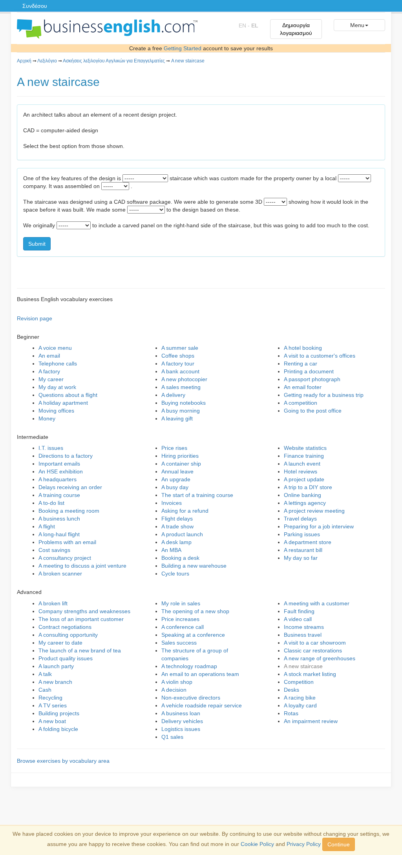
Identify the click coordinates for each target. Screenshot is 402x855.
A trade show (177, 526)
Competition (299, 682)
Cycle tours (175, 573)
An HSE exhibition (60, 471)
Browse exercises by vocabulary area (63, 761)
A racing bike (300, 697)
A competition (300, 403)
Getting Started (182, 48)
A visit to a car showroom (315, 642)
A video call (298, 619)
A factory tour (177, 363)
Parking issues (302, 534)
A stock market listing (310, 674)
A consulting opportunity (68, 635)
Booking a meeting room (68, 511)
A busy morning (180, 410)
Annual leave (177, 471)
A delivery (173, 395)
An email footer (303, 387)
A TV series (52, 705)
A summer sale (179, 348)
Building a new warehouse (194, 566)
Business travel (303, 635)
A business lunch (59, 518)
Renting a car (300, 363)
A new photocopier (184, 379)
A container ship (181, 463)
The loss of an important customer (81, 619)
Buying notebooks (183, 403)
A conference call (182, 627)
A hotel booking (303, 348)
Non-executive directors (190, 697)
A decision (173, 690)
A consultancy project (64, 558)
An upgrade (175, 479)
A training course (59, 495)
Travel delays (300, 518)
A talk (45, 674)
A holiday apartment (63, 403)
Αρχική (24, 61)
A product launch (182, 534)
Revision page (34, 318)
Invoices (171, 503)
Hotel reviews (300, 471)
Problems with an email (67, 542)
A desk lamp (176, 542)
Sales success (179, 642)
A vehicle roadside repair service (201, 705)
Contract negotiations (64, 627)
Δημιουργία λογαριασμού (296, 29)
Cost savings (54, 550)
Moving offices (56, 410)
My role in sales (180, 603)
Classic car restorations (313, 650)
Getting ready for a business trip (324, 395)
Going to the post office (313, 410)
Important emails (59, 463)
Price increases (180, 619)
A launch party (56, 666)
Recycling (50, 697)
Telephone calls (57, 363)
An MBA (171, 550)
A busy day (174, 487)
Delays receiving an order (70, 487)
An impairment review (311, 721)
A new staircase (188, 61)
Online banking (302, 495)
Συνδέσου (34, 6)
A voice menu (55, 348)
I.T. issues (50, 448)
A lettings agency (305, 503)
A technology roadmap (189, 666)
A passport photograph (312, 379)
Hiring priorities (180, 456)
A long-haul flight (59, 534)
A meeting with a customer (316, 603)
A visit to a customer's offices (319, 356)
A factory (49, 371)
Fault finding (299, 611)
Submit (37, 244)
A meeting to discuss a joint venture (82, 566)
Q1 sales (172, 737)
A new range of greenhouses (319, 658)
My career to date (60, 642)
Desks (291, 690)
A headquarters (57, 479)
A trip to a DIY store (308, 487)
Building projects (58, 713)
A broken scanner (60, 573)
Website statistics (305, 448)
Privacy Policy (304, 844)
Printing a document (309, 371)
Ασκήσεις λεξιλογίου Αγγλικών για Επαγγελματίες (114, 61)
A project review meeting (314, 511)
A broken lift (53, 603)
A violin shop (176, 682)
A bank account (180, 371)
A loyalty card (300, 705)
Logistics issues (180, 729)
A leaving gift (177, 418)
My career (51, 379)
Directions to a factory (65, 456)
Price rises (174, 448)
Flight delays (177, 518)
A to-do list (51, 503)
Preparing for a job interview (319, 526)
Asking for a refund (184, 511)
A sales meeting (181, 387)
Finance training (304, 456)
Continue (338, 844)
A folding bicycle (58, 729)
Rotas (291, 713)
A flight (46, 526)
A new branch (55, 682)
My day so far (301, 558)
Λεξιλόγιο (47, 61)
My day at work (57, 387)
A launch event (302, 463)
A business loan (180, 713)
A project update (304, 479)
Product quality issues (65, 658)
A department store (307, 542)
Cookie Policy (257, 844)
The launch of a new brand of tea (79, 650)
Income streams (304, 627)
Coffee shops (177, 356)
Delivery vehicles (182, 721)
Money (46, 418)
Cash (44, 690)
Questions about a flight (67, 395)
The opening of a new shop (195, 611)
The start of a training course (197, 495)
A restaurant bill (303, 550)
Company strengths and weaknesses (84, 611)
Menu (357, 25)
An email (49, 356)
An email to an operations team (200, 674)
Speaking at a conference (193, 635)
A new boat (52, 721)
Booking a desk (180, 558)
